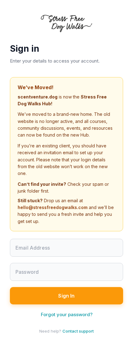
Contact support (78, 331)
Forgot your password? (66, 314)
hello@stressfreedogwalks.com (53, 207)
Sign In (66, 296)
